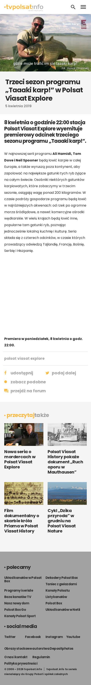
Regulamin (41, 657)
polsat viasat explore (24, 358)
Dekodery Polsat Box (62, 577)
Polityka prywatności (20, 663)
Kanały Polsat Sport (20, 616)
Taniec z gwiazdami (61, 584)
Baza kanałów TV (17, 597)
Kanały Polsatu (58, 590)
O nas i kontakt (15, 657)
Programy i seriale (18, 590)
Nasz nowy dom (16, 603)
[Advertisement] (45, 295)
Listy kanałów (56, 597)
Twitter (10, 637)
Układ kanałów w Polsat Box (23, 579)
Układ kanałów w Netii (63, 609)
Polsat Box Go (15, 609)
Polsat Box (54, 603)
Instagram (54, 637)
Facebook (33, 637)
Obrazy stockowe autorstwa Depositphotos (38, 648)
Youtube (73, 637)
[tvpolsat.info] (23, 10)
